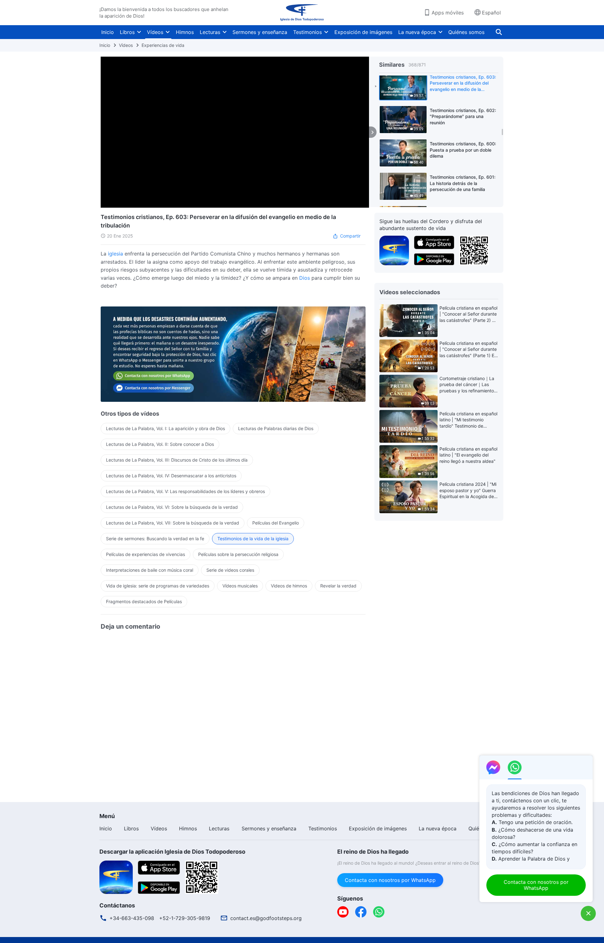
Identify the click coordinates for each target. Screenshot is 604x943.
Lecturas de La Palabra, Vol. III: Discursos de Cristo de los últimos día (177, 460)
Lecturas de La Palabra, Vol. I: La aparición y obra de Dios (165, 428)
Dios (304, 278)
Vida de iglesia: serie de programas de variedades (157, 585)
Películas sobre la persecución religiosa (238, 554)
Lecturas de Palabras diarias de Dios (275, 428)
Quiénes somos (466, 32)
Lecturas (210, 32)
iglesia (115, 253)
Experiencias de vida (163, 45)
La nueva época (417, 32)
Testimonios (307, 32)
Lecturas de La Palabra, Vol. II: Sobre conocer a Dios (160, 444)
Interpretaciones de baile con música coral (149, 570)
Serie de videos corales (230, 570)
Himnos (185, 32)
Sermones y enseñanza (259, 32)
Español (491, 12)
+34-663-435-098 (131, 918)
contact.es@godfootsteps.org (266, 918)
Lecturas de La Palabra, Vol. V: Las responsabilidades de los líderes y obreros (185, 491)
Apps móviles (448, 12)
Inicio (107, 32)
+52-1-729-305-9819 (184, 918)
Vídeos (155, 32)
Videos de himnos (289, 585)
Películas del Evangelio (275, 522)
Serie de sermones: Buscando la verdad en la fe (155, 538)
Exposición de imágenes (363, 32)
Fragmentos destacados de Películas (144, 601)
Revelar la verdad (338, 585)
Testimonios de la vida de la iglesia (252, 538)
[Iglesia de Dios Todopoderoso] (302, 12)
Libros (127, 32)
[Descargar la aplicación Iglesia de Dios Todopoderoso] (116, 876)
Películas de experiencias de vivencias (145, 554)
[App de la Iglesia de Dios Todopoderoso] (394, 250)
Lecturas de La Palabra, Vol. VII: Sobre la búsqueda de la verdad (172, 522)
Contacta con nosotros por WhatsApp (390, 880)
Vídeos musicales (240, 585)
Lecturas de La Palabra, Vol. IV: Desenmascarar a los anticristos (171, 475)
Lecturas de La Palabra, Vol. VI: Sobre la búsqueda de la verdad (172, 507)
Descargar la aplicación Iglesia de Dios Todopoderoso (172, 851)
